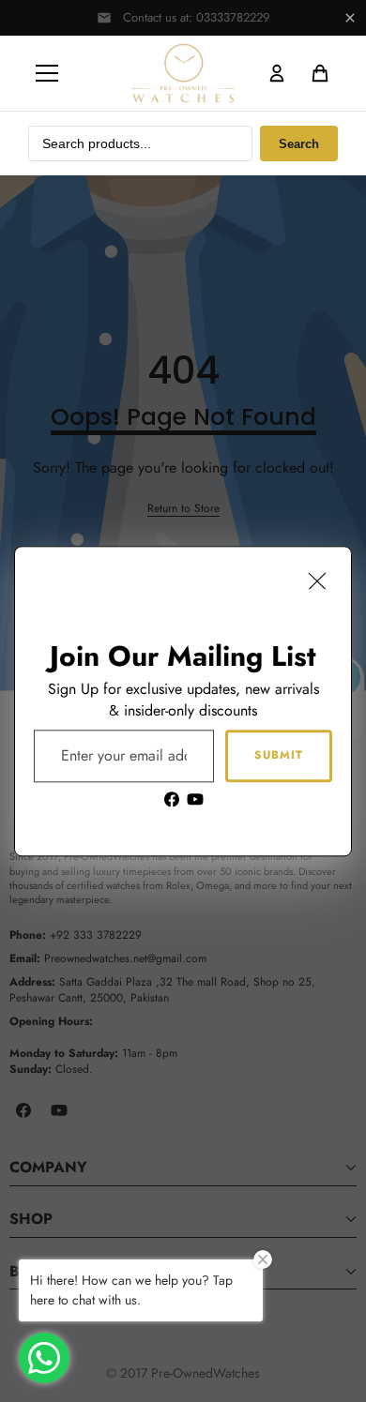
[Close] (317, 580)
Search (299, 144)
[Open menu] (47, 73)
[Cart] (320, 73)
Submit (278, 754)
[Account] (277, 73)
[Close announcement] (350, 18)
